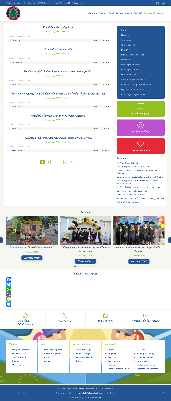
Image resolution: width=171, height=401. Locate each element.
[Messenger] (85, 304)
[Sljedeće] (65, 162)
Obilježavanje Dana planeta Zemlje (132, 191)
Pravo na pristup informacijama (136, 84)
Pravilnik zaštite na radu (58, 49)
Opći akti (125, 59)
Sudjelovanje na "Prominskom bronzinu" (134, 167)
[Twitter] (85, 284)
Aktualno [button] (92, 13)
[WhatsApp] (85, 289)
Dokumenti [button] (149, 13)
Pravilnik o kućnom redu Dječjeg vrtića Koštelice (58, 115)
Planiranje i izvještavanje (133, 94)
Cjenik (47, 357)
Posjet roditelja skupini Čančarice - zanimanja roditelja (140, 198)
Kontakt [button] (161, 13)
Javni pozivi (126, 40)
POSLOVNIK (17, 150)
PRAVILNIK (17, 40)
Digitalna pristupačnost (132, 89)
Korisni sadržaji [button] (124, 13)
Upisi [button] (111, 13)
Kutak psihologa (83, 353)
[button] (163, 393)
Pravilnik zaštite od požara (58, 27)
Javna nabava (128, 44)
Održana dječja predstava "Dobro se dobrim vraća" (139, 187)
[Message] (85, 299)
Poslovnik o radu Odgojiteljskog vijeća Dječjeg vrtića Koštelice (58, 137)
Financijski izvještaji (130, 64)
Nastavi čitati (32, 257)
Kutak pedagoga (83, 350)
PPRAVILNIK (17, 62)
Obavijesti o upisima (53, 350)
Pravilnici (66, 31)
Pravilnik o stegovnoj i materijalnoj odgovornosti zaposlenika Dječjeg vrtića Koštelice (58, 93)
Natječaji (125, 35)
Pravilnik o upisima (52, 353)
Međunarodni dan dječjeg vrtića (130, 194)
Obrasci (47, 361)
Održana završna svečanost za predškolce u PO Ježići (140, 177)
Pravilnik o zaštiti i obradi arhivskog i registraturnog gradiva (58, 71)
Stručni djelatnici (19, 357)
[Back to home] (13, 13)
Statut (124, 30)
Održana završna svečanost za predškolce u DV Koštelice (85, 249)
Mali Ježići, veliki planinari (128, 202)
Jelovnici (79, 361)
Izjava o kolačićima (84, 393)
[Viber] (85, 294)
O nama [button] (103, 13)
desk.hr (98, 397)
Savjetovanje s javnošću (133, 79)
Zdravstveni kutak (84, 357)
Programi (16, 361)
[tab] (72, 266)
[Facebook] (85, 279)
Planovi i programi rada (132, 54)
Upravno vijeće (128, 74)
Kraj (72, 162)
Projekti (138, 13)
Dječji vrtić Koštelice (21, 350)
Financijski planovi (130, 69)
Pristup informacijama (146, 365)
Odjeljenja (16, 365)
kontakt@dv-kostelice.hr (73, 3)
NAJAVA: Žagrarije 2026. (127, 163)
